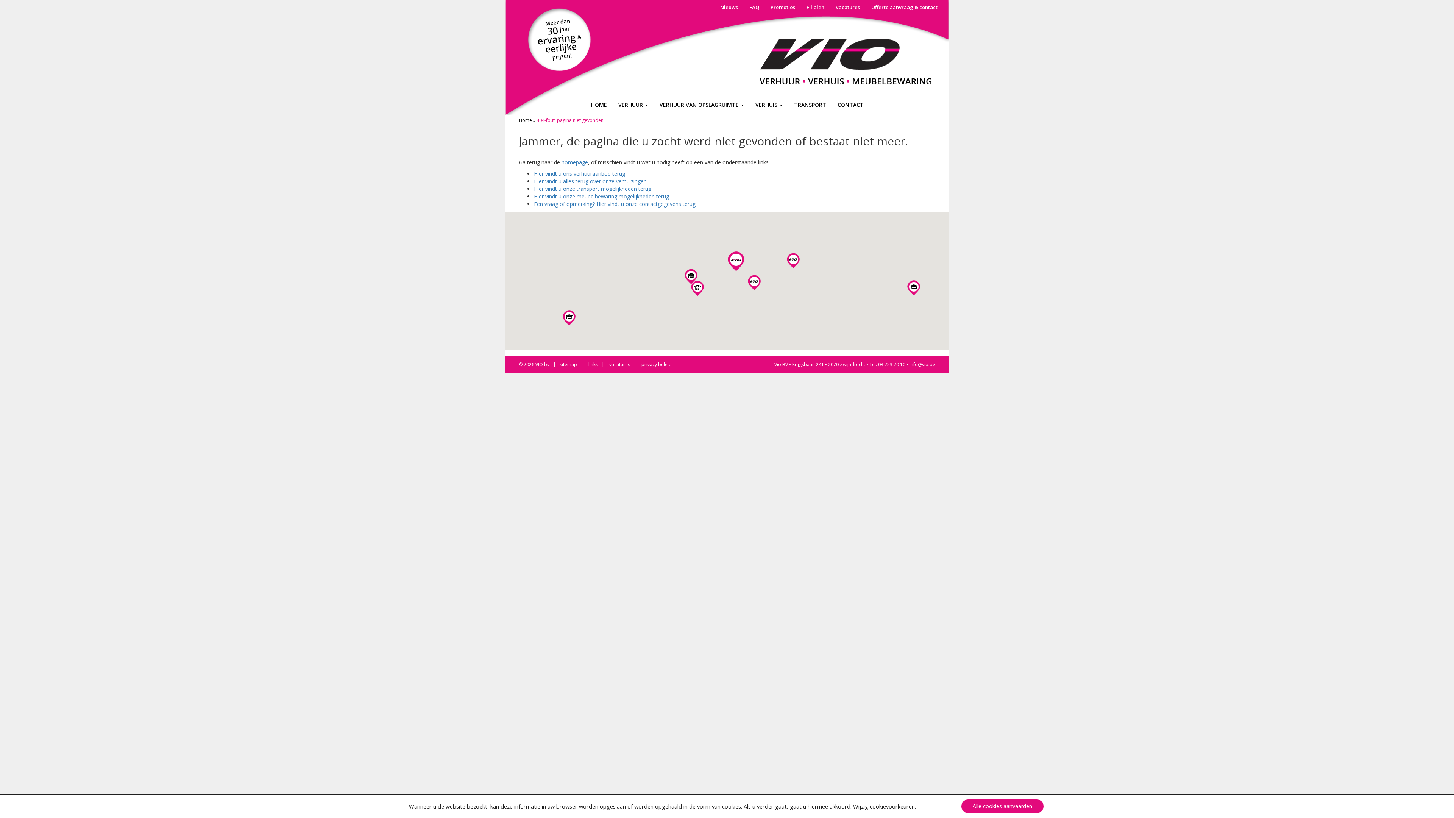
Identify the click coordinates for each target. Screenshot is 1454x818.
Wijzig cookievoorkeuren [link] (884, 806)
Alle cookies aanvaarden (1002, 806)
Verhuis (767, 104)
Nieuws (729, 7)
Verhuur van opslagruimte (700, 104)
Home (599, 104)
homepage (575, 162)
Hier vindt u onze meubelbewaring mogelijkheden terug (601, 196)
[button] (691, 276)
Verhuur (631, 104)
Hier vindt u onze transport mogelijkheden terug (592, 188)
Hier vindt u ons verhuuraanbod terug (579, 173)
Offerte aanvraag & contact (904, 7)
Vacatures (848, 7)
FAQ (754, 7)
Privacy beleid (656, 364)
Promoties (783, 7)
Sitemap (568, 364)
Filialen (815, 7)
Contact (851, 104)
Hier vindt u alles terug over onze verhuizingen (590, 181)
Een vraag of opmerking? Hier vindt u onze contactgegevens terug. (615, 204)
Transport (810, 104)
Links (593, 364)
